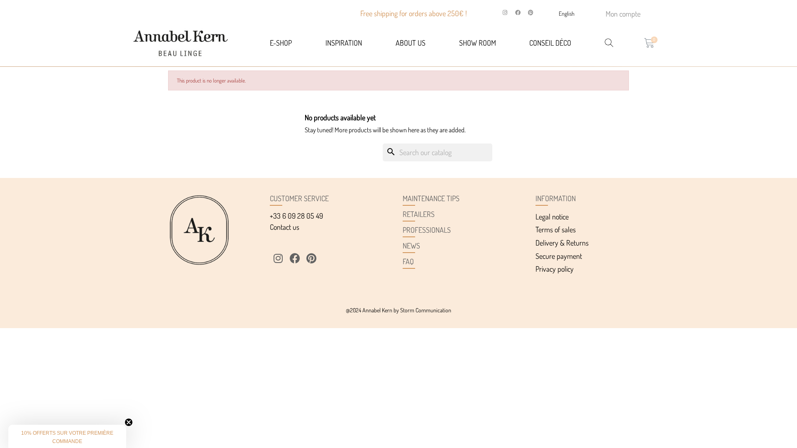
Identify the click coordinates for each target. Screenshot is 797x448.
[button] (67, 436)
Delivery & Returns (562, 242)
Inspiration (343, 42)
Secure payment (558, 256)
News (411, 245)
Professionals (427, 229)
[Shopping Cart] (649, 42)
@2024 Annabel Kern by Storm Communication (398, 310)
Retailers (419, 214)
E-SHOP (281, 42)
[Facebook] (518, 12)
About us (410, 42)
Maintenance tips (431, 198)
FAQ (408, 261)
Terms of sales (555, 229)
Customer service (299, 198)
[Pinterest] (531, 12)
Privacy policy (554, 268)
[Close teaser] (129, 422)
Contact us (284, 226)
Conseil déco (550, 42)
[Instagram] (505, 12)
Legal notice (552, 216)
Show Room (477, 42)
